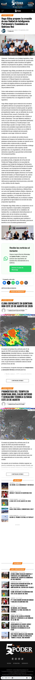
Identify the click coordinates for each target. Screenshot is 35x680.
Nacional (9, 663)
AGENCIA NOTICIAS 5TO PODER (16, 310)
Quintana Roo (25, 663)
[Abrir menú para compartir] (22, 283)
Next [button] (33, 4)
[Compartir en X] (9, 283)
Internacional (16, 663)
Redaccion (11, 31)
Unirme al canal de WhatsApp (17, 269)
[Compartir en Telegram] (17, 283)
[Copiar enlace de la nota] (26, 283)
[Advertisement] (17, 543)
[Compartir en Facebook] (4, 283)
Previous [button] (2, 4)
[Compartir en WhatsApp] (13, 283)
